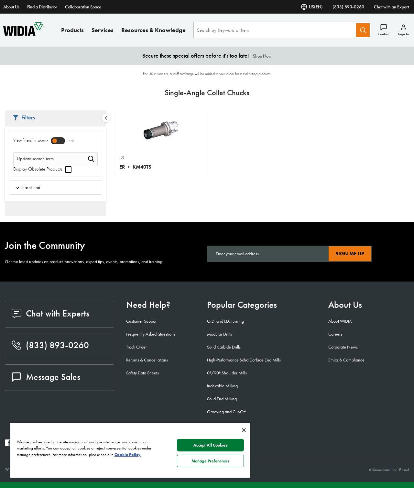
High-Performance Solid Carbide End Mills (244, 360)
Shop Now (262, 56)
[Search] (363, 30)
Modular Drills (219, 334)
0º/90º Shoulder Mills (227, 373)
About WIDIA (340, 321)
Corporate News (343, 347)
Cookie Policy (127, 454)
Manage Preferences (210, 461)
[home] (23, 34)
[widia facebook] (8, 444)
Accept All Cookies (210, 445)
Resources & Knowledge (153, 30)
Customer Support (142, 321)
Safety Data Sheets (142, 373)
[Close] (244, 430)
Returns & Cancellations (147, 360)
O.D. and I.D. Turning (225, 321)
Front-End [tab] (31, 187)
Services (103, 30)
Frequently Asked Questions (150, 334)
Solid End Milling (222, 399)
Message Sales (53, 377)
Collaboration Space (83, 7)
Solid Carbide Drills (224, 347)
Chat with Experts (57, 313)
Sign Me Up (349, 253)
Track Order (136, 347)
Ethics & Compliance (346, 360)
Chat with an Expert (391, 7)
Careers (335, 334)
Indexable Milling (222, 386)
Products (72, 30)
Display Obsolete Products (38, 169)
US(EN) (316, 7)
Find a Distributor (42, 7)
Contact (383, 34)
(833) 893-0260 (348, 7)
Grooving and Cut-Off (226, 412)
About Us (11, 7)
